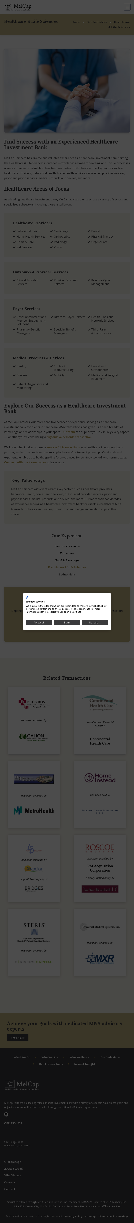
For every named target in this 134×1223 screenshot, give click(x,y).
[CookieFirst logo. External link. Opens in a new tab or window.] (27, 597)
